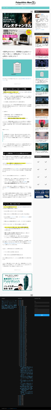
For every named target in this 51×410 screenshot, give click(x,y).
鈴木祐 (42, 14)
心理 (11, 307)
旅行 (13, 308)
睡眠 (14, 307)
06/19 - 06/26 (22, 337)
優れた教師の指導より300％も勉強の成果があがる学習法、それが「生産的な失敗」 (26, 389)
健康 (15, 305)
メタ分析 (16, 168)
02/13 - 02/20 (22, 358)
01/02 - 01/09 (22, 365)
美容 (6, 308)
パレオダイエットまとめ (16, 7)
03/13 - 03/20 (22, 354)
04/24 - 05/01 (22, 347)
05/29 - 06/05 (22, 341)
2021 (20, 395)
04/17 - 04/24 (22, 348)
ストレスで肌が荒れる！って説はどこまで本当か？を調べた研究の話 (41, 141)
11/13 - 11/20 (22, 313)
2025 (20, 301)
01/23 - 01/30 (22, 362)
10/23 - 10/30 (22, 316)
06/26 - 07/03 (22, 336)
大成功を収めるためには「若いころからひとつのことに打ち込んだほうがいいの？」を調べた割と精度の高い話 (26, 373)
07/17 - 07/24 (22, 333)
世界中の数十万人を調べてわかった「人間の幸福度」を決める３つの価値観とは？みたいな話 (26, 367)
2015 (20, 402)
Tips (3, 301)
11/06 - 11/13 (22, 314)
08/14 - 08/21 (22, 328)
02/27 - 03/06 (22, 356)
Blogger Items (15, 408)
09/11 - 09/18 (22, 323)
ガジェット (9, 301)
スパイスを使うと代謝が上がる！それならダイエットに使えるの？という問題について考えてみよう (26, 384)
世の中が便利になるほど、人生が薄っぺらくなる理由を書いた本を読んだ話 (41, 57)
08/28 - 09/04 (22, 326)
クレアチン (25, 181)
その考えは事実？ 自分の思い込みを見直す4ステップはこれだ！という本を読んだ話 (41, 129)
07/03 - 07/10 (22, 335)
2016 (20, 401)
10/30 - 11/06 (22, 315)
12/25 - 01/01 (22, 306)
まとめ (15, 304)
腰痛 (5, 307)
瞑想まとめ (24, 7)
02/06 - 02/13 (22, 359)
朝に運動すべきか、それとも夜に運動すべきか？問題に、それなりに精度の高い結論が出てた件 (41, 45)
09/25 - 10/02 (22, 321)
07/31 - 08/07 (22, 330)
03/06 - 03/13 (22, 355)
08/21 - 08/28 (22, 327)
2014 (20, 403)
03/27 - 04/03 (22, 351)
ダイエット (5, 304)
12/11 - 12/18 (22, 308)
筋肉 (11, 305)
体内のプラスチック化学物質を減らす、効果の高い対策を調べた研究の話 (41, 152)
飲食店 (3, 305)
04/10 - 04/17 (22, 349)
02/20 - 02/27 (22, 357)
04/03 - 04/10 (22, 350)
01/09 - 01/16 (22, 364)
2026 (20, 300)
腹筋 (8, 308)
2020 (20, 396)
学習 (9, 305)
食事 (8, 307)
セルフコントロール (13, 302)
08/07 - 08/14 (22, 329)
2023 (20, 304)
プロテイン (11, 304)
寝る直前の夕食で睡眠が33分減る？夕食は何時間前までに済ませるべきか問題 (41, 106)
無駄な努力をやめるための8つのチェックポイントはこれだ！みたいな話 (41, 117)
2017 (20, 400)
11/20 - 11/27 (22, 312)
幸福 (3, 307)
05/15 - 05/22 (22, 343)
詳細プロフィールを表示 (39, 29)
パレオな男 (8, 408)
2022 (20, 305)
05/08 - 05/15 (22, 344)
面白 (11, 308)
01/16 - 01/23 (22, 363)
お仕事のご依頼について (6, 7)
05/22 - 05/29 (22, 342)
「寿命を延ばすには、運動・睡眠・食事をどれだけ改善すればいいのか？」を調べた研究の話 (41, 93)
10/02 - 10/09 (22, 320)
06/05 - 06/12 (22, 340)
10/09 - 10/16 (22, 319)
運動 (6, 305)
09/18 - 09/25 (22, 322)
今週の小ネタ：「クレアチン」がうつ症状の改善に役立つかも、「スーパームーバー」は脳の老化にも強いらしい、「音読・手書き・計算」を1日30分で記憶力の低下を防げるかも (41, 80)
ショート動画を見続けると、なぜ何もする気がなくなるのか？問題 (41, 68)
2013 (20, 404)
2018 (20, 399)
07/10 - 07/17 (22, 334)
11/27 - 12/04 (22, 311)
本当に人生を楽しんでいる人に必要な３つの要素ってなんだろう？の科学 (26, 381)
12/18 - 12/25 (22, 307)
